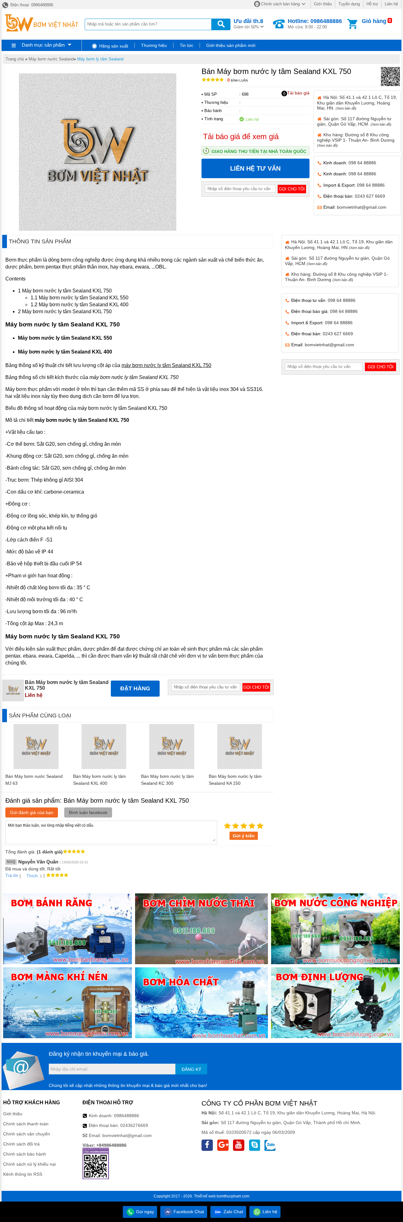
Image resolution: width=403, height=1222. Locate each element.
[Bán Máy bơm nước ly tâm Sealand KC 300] (171, 767)
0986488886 (126, 1115)
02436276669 (134, 1125)
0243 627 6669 (370, 196)
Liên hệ (391, 4)
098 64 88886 (362, 162)
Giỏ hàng (374, 21)
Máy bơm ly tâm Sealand (100, 59)
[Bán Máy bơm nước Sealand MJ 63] (36, 767)
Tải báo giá (298, 92)
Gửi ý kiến (244, 835)
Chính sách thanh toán (25, 1123)
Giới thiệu (323, 4)
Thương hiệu (154, 45)
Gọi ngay (144, 1211)
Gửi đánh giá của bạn (31, 812)
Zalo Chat (232, 1211)
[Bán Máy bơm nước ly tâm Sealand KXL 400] (104, 767)
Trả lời (11, 875)
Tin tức (186, 45)
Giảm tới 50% (248, 23)
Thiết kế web (205, 1196)
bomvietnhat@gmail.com (361, 207)
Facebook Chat (188, 1211)
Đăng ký (191, 1069)
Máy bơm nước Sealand (51, 59)
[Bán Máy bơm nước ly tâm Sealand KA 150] (239, 767)
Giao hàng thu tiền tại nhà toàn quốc (259, 151)
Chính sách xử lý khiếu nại (29, 1164)
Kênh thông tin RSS (22, 1174)
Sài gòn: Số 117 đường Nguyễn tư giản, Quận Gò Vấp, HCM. (354, 121)
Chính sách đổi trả (21, 1143)
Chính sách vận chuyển (26, 1133)
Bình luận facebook (88, 812)
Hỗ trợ (372, 4)
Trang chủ (15, 59)
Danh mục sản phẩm (43, 45)
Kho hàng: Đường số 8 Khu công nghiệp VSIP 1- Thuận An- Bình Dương (355, 139)
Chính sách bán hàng (280, 4)
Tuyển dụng (349, 4)
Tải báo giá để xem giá (241, 136)
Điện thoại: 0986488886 (31, 5)
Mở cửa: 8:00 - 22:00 (315, 23)
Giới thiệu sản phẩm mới (230, 45)
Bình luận (237, 80)
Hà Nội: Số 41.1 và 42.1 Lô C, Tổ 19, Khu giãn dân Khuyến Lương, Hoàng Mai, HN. (357, 102)
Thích (32, 875)
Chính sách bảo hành (24, 1154)
